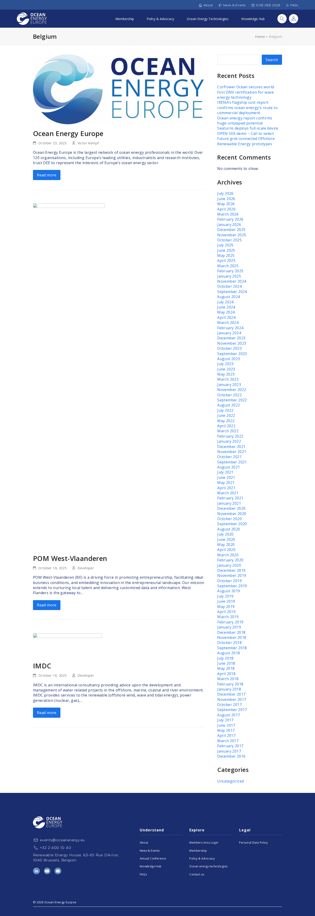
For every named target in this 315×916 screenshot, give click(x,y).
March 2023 (227, 379)
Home (260, 36)
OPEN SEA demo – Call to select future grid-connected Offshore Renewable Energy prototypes (246, 138)
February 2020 (230, 560)
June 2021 (226, 477)
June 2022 (226, 415)
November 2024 (231, 281)
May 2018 (226, 668)
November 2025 (231, 234)
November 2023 (231, 343)
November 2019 (231, 575)
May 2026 (226, 203)
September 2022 (232, 400)
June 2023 (226, 369)
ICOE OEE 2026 (268, 5)
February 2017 (230, 745)
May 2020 (226, 544)
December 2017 (231, 694)
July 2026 (225, 193)
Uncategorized (230, 781)
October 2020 (229, 518)
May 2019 (226, 606)
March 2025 (227, 265)
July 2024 (225, 302)
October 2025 (229, 240)
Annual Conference (153, 858)
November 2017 (231, 699)
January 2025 (229, 276)
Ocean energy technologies (208, 866)
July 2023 (225, 363)
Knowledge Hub (253, 19)
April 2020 (226, 549)
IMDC (42, 665)
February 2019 (230, 622)
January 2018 (229, 689)
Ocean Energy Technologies (208, 19)
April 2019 (226, 611)
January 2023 (229, 384)
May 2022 (226, 420)
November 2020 (231, 513)
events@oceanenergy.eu (62, 840)
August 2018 (228, 652)
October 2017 (229, 704)
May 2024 (226, 312)
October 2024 (229, 286)
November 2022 (231, 389)
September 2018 (232, 647)
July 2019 (225, 596)
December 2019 (231, 570)
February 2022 (230, 436)
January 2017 (229, 751)
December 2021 (231, 446)
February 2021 (230, 498)
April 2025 (226, 260)
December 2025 (231, 229)
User (293, 18)
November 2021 (231, 451)
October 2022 (229, 394)
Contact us (196, 874)
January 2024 (229, 332)
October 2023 (229, 348)
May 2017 (226, 730)
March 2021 (227, 492)
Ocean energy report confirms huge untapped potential (244, 121)
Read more (46, 175)
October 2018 (229, 642)
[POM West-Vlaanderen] (68, 375)
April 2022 (226, 425)
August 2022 (228, 405)
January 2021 (229, 503)
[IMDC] (67, 644)
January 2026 (229, 224)
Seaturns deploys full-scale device (247, 128)
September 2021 (232, 462)
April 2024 (226, 317)
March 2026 (227, 214)
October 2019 (229, 580)
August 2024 (228, 296)
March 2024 (227, 322)
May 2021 (226, 482)
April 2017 (226, 735)
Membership (124, 19)
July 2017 (225, 720)
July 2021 (225, 472)
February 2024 (230, 327)
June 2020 (226, 539)
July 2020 (225, 534)
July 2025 (225, 245)
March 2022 (227, 430)
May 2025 (226, 255)
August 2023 (228, 358)
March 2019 (227, 616)
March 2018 (227, 678)
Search (282, 18)
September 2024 (232, 291)
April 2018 (226, 673)
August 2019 (228, 590)
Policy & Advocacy (160, 19)
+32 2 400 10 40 (55, 847)
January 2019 (229, 627)
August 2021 (228, 467)
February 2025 (230, 270)
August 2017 (228, 714)
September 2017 (232, 709)
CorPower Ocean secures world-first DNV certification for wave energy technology (246, 92)
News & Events (234, 5)
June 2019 (226, 601)
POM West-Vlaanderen (70, 558)
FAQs (294, 5)
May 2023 (226, 374)
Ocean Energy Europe (68, 133)
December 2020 (231, 508)
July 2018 (225, 658)
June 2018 (226, 663)
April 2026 (226, 209)
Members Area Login (203, 843)
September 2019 (232, 585)
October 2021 (229, 456)
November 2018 (231, 637)
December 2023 (231, 338)
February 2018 (230, 684)
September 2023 (232, 353)
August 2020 (228, 529)
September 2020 (232, 523)
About (208, 5)
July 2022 (225, 410)
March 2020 (227, 554)
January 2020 (229, 565)
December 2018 (231, 632)
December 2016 (231, 756)
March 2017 (227, 740)
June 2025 (226, 250)
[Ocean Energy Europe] (119, 89)
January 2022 (229, 441)
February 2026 (230, 219)
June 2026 (226, 198)
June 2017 (226, 725)
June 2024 (226, 307)
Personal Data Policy (253, 843)
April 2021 (226, 487)
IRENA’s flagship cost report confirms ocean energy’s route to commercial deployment (247, 107)
